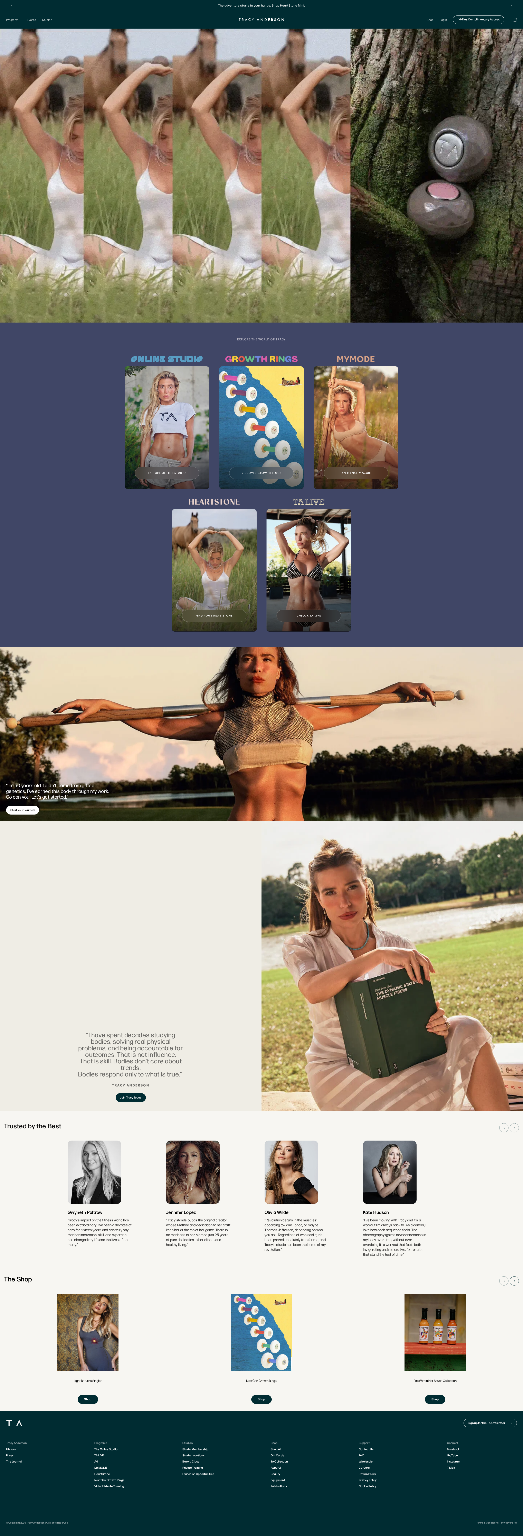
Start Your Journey (22, 810)
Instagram (454, 1461)
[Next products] (514, 1281)
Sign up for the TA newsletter (486, 1423)
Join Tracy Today (130, 1097)
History (11, 1449)
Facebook (453, 1449)
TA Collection (279, 1461)
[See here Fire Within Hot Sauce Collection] (435, 1349)
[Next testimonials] (514, 1127)
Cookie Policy (367, 1486)
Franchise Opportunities (198, 1474)
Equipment (278, 1480)
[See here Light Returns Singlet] (87, 1349)
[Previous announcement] (11, 5)
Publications (279, 1486)
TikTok (451, 1467)
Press (9, 1455)
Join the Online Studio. (281, 5)
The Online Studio (106, 1449)
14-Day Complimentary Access (479, 19)
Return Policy (367, 1474)
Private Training (192, 1467)
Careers (364, 1467)
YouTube (452, 1455)
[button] (13, 20)
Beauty (275, 1474)
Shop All (276, 1449)
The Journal (14, 1461)
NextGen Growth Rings (109, 1480)
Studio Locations (193, 1455)
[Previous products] (503, 1281)
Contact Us (366, 1449)
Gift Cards (277, 1455)
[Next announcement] (511, 5)
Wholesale (366, 1461)
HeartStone (102, 1474)
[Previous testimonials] (503, 1127)
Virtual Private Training (109, 1486)
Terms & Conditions (487, 1522)
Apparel (276, 1467)
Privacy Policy (368, 1480)
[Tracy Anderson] (262, 19)
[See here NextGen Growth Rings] (261, 1349)
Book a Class (190, 1461)
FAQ (361, 1455)
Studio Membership (195, 1449)
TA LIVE (99, 1455)
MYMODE (100, 1467)
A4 (96, 1461)
